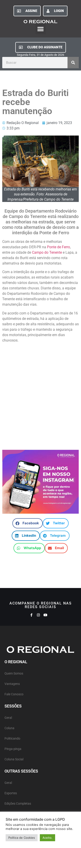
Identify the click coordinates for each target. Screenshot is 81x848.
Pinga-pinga (12, 749)
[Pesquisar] (73, 62)
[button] (41, 29)
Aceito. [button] (47, 837)
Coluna (9, 728)
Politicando (12, 738)
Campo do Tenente (47, 252)
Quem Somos (13, 673)
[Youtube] (45, 615)
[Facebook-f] (31, 615)
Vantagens (12, 684)
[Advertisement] (40, 394)
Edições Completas (17, 804)
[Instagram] (38, 615)
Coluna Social (13, 759)
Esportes (10, 793)
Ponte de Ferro (58, 247)
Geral (8, 718)
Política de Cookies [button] (21, 837)
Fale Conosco (13, 694)
